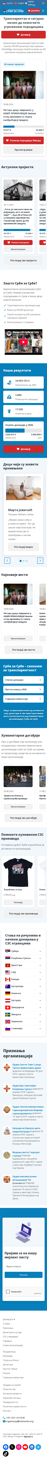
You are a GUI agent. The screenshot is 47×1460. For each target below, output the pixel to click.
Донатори (8, 1364)
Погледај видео (23, 546)
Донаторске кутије (12, 1332)
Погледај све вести (23, 649)
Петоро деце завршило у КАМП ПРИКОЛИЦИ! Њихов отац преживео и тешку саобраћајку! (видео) (18, 617)
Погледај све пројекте (23, 260)
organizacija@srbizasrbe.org (19, 1421)
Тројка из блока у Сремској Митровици (15, 797)
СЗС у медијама (10, 1336)
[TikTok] (6, 1454)
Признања (8, 1328)
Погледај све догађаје (23, 817)
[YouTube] (25, 1447)
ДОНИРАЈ (35, 10)
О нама (6, 1323)
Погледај (18, 902)
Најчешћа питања (12, 1397)
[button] (7, 561)
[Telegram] (38, 1447)
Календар (7, 1355)
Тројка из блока (11, 1360)
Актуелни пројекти (12, 1393)
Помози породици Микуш (25, 140)
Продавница (9, 1351)
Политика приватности (14, 1406)
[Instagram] (19, 1447)
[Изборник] (43, 11)
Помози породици (20, 242)
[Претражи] (43, 3)
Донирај (25, 34)
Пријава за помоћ (12, 1384)
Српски (10, 3)
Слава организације (13, 1345)
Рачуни (6, 1373)
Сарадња (7, 1341)
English (21, 3)
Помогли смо (9, 1389)
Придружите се (10, 1402)
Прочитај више (23, 149)
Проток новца (10, 1368)
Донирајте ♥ (9, 1319)
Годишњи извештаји (13, 1377)
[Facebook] (6, 1447)
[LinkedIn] (32, 1447)
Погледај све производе (23, 913)
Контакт (7, 1410)
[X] (12, 1447)
